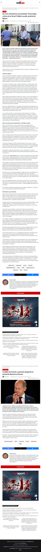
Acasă (4, 8)
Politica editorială (27, 546)
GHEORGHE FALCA (11, 267)
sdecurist (16, 270)
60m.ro (17, 544)
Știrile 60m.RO (9, 8)
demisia (30, 265)
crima (25, 265)
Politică (14, 8)
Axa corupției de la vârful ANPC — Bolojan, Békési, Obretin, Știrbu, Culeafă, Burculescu (11, 347)
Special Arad (17, 58)
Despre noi (9, 546)
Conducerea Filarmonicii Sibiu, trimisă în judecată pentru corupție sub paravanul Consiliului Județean (11, 354)
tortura (26, 270)
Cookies (30, 548)
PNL (23, 267)
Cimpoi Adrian (12, 280)
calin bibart (19, 265)
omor (19, 267)
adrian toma (11, 265)
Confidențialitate (25, 548)
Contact (16, 548)
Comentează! (20, 293)
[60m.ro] (20, 2)
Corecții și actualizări (34, 546)
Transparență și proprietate (19, 546)
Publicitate (20, 548)
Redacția (12, 546)
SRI (21, 270)
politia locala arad (30, 267)
